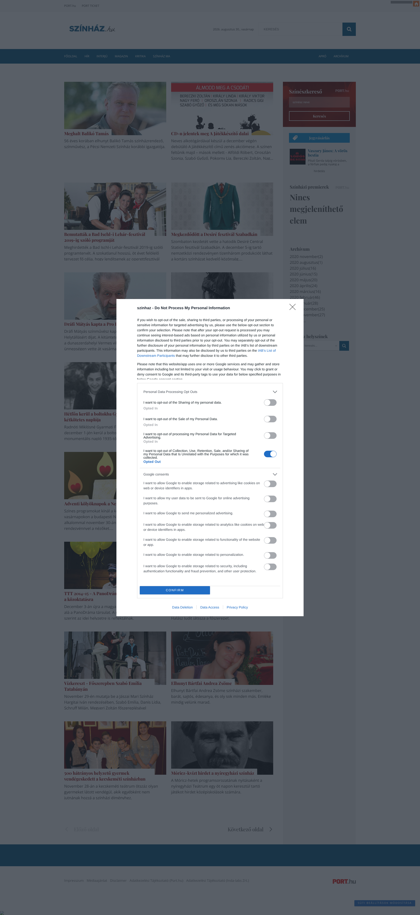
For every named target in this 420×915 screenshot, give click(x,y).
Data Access (209, 607)
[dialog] (210, 457)
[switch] (270, 402)
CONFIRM (175, 590)
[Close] (294, 308)
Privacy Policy (237, 607)
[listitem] (210, 391)
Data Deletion (182, 607)
